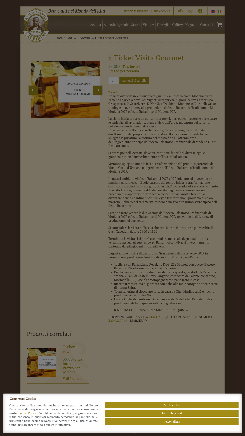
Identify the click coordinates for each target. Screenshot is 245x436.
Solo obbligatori (171, 413)
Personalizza (172, 421)
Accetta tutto (172, 405)
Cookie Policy (27, 413)
